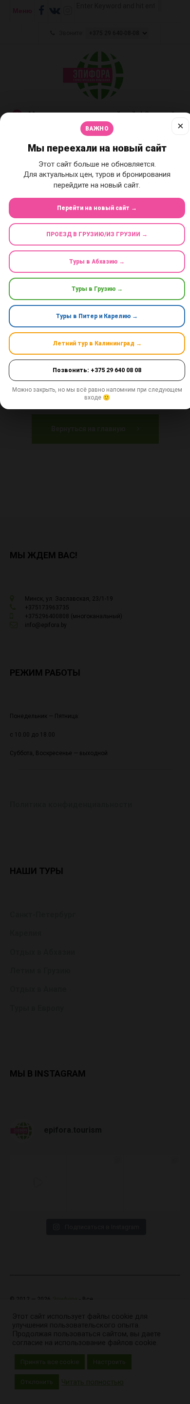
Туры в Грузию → (97, 288)
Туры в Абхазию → (97, 261)
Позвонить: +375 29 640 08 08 (97, 370)
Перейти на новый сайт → (97, 208)
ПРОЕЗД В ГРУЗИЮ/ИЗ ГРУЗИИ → (97, 234)
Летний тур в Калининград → (97, 343)
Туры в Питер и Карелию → (97, 316)
